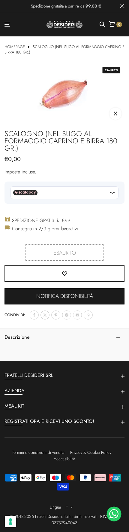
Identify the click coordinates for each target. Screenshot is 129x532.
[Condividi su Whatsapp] (88, 315)
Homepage (14, 47)
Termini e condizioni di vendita (38, 452)
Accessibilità (64, 459)
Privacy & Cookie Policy (90, 452)
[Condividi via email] (77, 315)
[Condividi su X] (45, 315)
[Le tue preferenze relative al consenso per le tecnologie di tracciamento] (10, 521)
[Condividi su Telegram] (66, 315)
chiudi (122, 6)
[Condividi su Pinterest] (55, 315)
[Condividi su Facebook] (34, 315)
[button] (64, 296)
